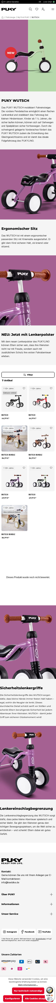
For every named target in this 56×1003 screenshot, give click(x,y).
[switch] (49, 998)
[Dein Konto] (43, 9)
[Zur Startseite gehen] (9, 9)
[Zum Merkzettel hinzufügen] (24, 388)
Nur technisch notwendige (28, 991)
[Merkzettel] (37, 9)
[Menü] (53, 9)
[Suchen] (30, 9)
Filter (30, 375)
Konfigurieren (12, 998)
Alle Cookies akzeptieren (38, 998)
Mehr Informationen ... (28, 985)
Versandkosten (41, 939)
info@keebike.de (10, 882)
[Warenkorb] (48, 9)
